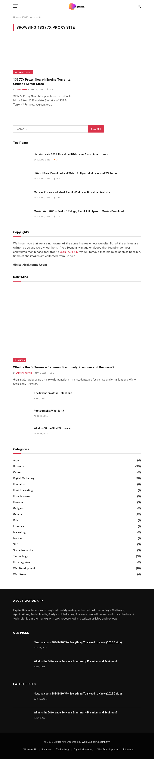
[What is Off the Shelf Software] (21, 432)
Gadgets (18, 508)
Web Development (24, 568)
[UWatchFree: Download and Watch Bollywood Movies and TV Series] (21, 177)
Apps (16, 460)
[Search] (139, 6)
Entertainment (23, 72)
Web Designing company (95, 741)
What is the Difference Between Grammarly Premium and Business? (63, 367)
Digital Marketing (23, 478)
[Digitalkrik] (77, 6)
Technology (20, 556)
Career (17, 472)
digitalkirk (21, 89)
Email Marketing (23, 490)
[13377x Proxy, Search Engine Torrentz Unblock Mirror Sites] (43, 56)
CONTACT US (69, 251)
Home (16, 17)
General (18, 514)
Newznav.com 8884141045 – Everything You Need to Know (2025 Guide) (78, 642)
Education (19, 484)
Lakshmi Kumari (24, 373)
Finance (18, 502)
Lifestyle (18, 526)
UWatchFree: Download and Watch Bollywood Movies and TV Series (76, 173)
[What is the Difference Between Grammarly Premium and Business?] (77, 324)
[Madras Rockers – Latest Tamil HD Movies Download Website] (21, 196)
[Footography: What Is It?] (21, 414)
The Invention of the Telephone (53, 393)
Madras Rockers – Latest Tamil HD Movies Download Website (72, 192)
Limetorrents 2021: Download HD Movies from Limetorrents (71, 154)
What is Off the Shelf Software (52, 428)
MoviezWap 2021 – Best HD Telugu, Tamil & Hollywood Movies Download (79, 211)
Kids (15, 520)
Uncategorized (22, 562)
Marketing (19, 532)
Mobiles (18, 538)
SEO (15, 544)
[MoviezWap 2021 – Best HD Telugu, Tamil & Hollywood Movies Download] (21, 215)
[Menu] (15, 6)
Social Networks (23, 550)
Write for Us (30, 749)
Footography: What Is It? (49, 410)
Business (20, 360)
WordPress (19, 574)
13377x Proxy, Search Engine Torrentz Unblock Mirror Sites (42, 82)
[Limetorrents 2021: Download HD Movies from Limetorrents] (21, 158)
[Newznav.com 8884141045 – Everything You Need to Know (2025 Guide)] (21, 646)
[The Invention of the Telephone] (21, 397)
